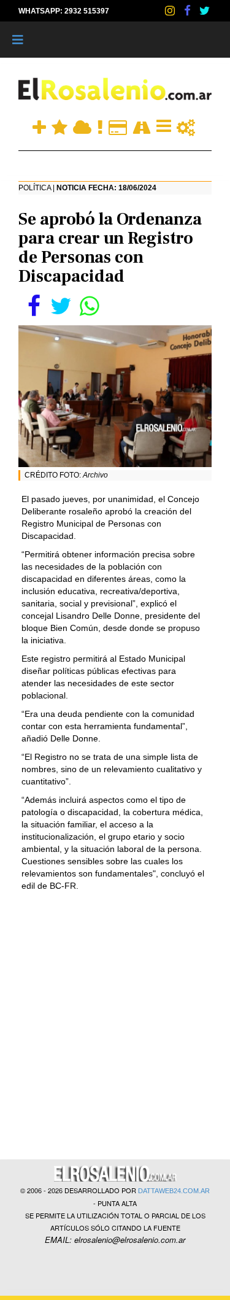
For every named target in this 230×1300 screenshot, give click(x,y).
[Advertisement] (115, 1024)
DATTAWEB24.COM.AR (174, 1190)
